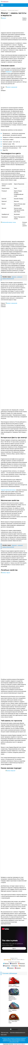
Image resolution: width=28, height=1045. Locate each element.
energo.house (17, 1044)
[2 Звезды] (6, 959)
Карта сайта (4, 1034)
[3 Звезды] (7, 959)
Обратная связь (4, 1032)
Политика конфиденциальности (17, 1032)
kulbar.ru (23, 1044)
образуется (9, 71)
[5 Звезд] (10, 959)
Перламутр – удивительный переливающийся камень (12, 998)
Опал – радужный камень (12, 1011)
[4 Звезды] (9, 959)
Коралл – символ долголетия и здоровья (14, 986)
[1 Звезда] (4, 959)
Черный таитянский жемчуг (8, 490)
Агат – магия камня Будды (13, 1022)
